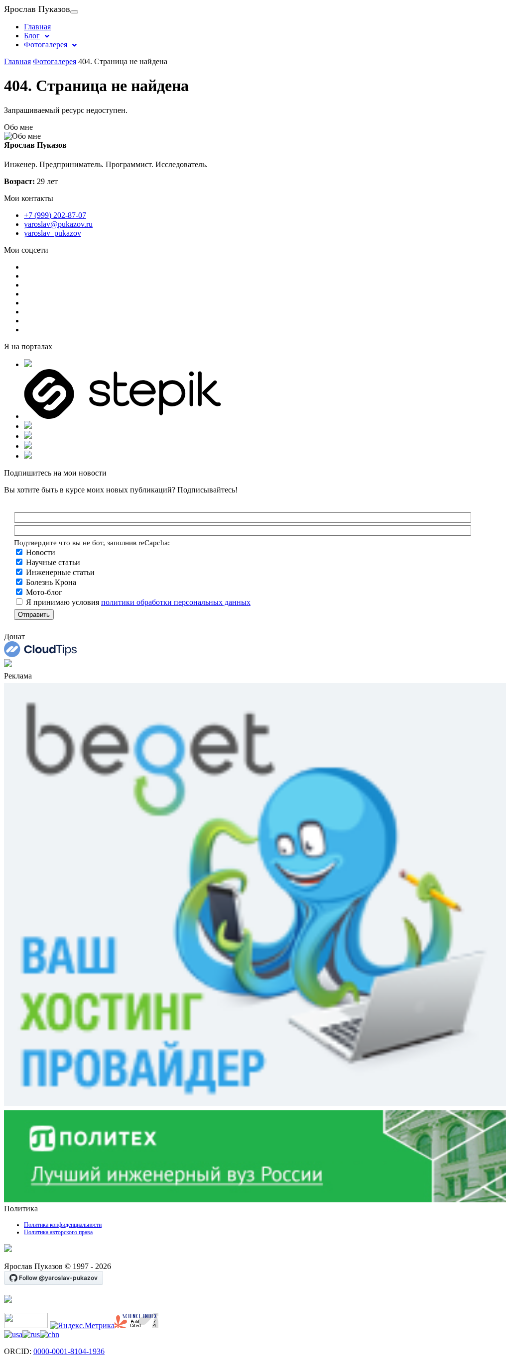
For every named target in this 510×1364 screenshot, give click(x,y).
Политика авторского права (58, 1232)
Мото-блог (43, 592)
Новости (39, 552)
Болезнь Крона (50, 582)
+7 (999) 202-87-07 (55, 215)
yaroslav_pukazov (52, 233)
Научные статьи (52, 562)
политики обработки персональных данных (176, 602)
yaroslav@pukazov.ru (58, 224)
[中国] (49, 1334)
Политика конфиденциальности (63, 1224)
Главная (37, 26)
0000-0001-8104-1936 (69, 1351)
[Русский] (31, 1334)
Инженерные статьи (59, 572)
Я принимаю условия (137, 602)
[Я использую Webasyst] (8, 1300)
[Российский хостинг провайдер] (8, 1249)
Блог (32, 35)
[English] (13, 1334)
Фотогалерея (45, 44)
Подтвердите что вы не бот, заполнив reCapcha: (92, 542)
